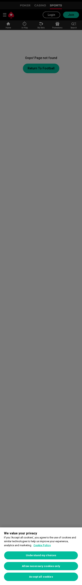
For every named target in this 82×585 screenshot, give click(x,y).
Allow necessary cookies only (41, 566)
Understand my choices (41, 555)
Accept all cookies (41, 576)
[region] (41, 556)
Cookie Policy (42, 545)
